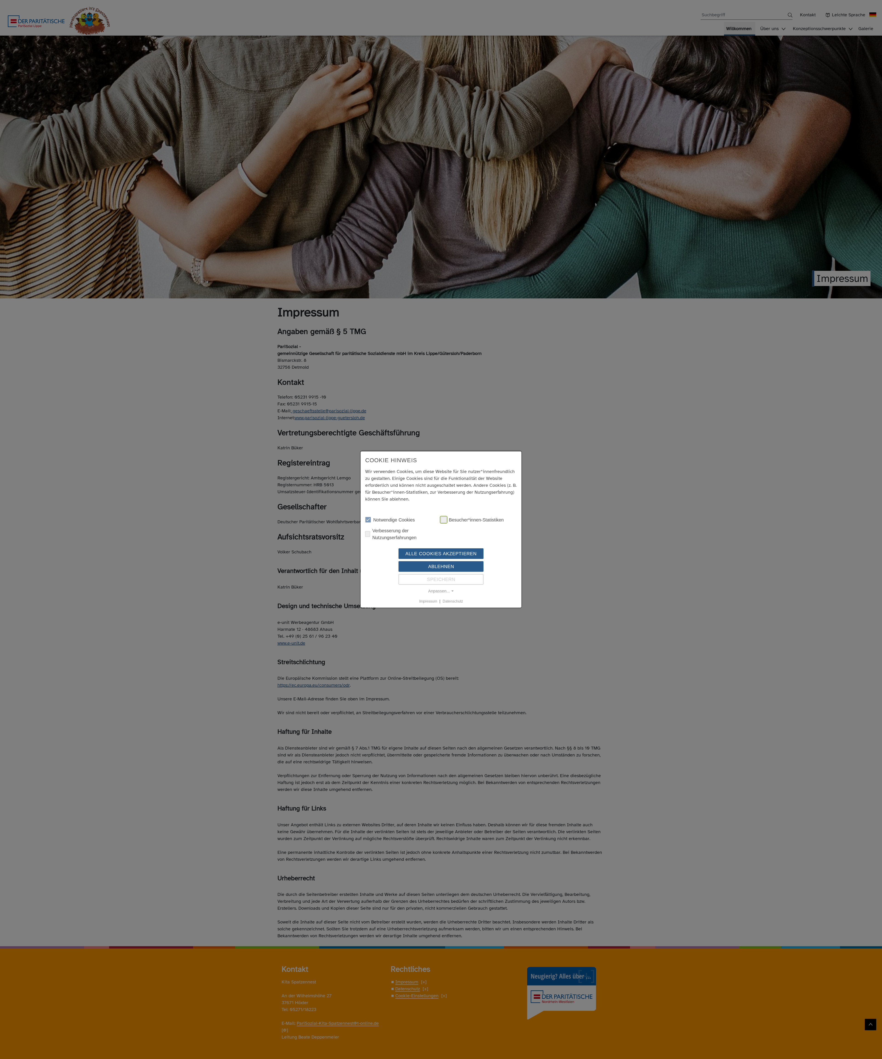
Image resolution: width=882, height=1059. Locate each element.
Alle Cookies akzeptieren (441, 553)
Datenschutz (453, 601)
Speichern (441, 579)
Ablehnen (441, 566)
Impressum (428, 601)
